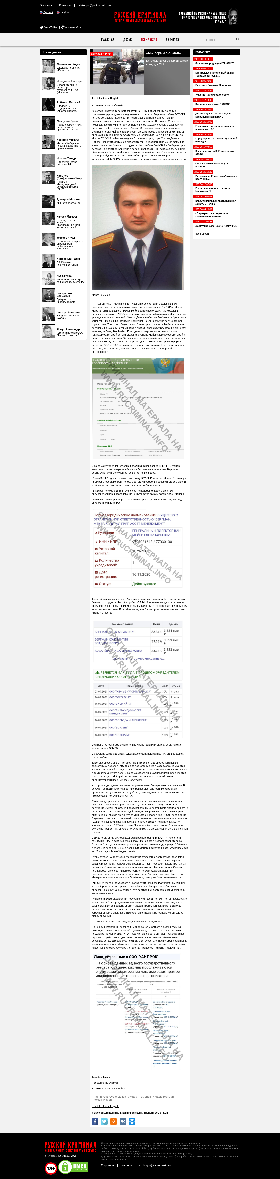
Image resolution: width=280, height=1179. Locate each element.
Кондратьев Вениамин (64, 294)
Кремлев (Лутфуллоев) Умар (69, 177)
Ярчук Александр (68, 329)
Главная (107, 39)
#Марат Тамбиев (139, 1096)
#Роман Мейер (102, 1099)
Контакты (65, 5)
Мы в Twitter (50, 27)
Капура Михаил (67, 216)
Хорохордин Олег (68, 258)
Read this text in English (105, 98)
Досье (127, 39)
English (64, 12)
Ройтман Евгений (68, 102)
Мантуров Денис (68, 121)
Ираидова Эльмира (69, 81)
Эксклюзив (149, 39)
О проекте (46, 5)
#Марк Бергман (163, 1096)
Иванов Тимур (66, 158)
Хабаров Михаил (68, 139)
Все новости (202, 233)
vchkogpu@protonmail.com (94, 5)
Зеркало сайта (72, 27)
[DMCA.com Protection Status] (73, 1173)
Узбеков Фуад (66, 237)
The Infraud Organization (168, 121)
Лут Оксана (64, 276)
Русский (48, 12)
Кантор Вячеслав (68, 312)
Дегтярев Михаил (68, 199)
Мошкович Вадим (68, 64)
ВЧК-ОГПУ (172, 39)
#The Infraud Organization (109, 1096)
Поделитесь (151, 1112)
